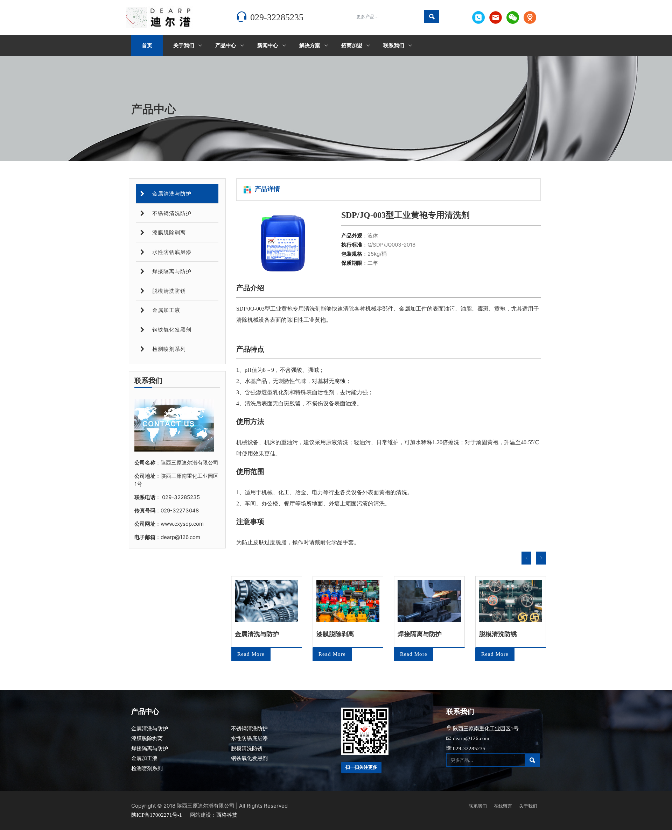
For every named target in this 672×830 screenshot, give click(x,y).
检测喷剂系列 (168, 349)
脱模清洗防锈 (168, 291)
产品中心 (225, 45)
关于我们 (183, 45)
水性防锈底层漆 (170, 252)
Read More (251, 654)
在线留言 (503, 806)
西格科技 (226, 815)
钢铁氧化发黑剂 (170, 330)
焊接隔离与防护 (170, 271)
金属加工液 (165, 310)
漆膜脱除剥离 (168, 232)
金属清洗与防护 (170, 194)
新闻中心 (267, 45)
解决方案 (309, 45)
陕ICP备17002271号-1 (157, 815)
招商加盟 (351, 45)
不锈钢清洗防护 (170, 213)
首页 (147, 45)
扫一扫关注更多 (361, 767)
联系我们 (393, 45)
